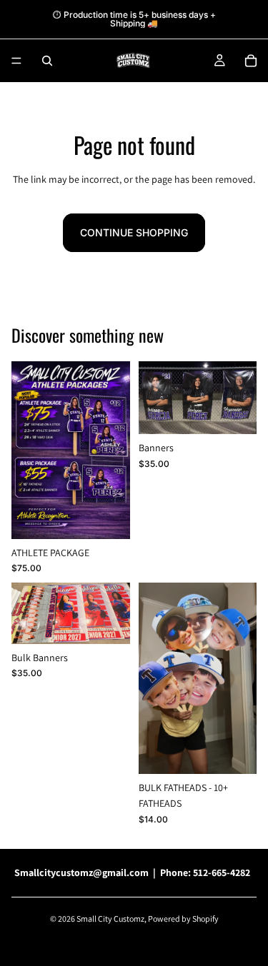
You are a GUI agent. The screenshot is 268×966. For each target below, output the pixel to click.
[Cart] (251, 60)
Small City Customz (110, 918)
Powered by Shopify (183, 918)
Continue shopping (134, 232)
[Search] (47, 60)
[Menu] (16, 60)
